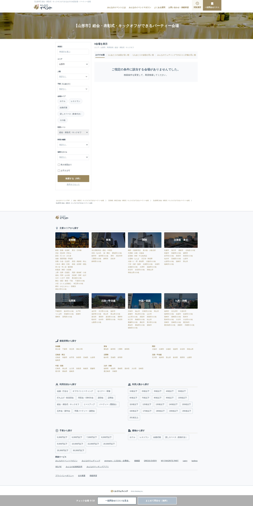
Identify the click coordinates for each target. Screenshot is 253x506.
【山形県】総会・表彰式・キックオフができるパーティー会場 (171, 200)
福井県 (161, 357)
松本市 (101, 319)
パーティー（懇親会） (108, 404)
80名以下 (158, 398)
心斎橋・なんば (133, 259)
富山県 (168, 357)
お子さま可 (65, 170)
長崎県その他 (176, 317)
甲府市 (120, 319)
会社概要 (81, 476)
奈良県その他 (140, 270)
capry (185, 461)
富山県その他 (115, 314)
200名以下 (186, 411)
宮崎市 (166, 322)
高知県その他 (140, 325)
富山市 (105, 314)
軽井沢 (94, 319)
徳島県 (71, 371)
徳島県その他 (132, 328)
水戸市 (78, 311)
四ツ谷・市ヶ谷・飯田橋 (64, 267)
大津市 (142, 267)
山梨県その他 (96, 322)
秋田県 (78, 357)
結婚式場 (63, 107)
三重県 (120, 349)
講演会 (100, 398)
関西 (153, 346)
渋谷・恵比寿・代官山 (63, 253)
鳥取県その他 (151, 317)
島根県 (85, 368)
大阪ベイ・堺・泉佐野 (136, 261)
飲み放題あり (66, 165)
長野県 (182, 357)
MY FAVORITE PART (170, 461)
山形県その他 (169, 261)
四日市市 (119, 256)
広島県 (57, 368)
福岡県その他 (169, 314)
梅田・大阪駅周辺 (134, 250)
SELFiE (58, 467)
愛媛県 (92, 368)
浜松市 (113, 259)
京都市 (157, 264)
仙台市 (166, 259)
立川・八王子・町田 (62, 278)
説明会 (110, 398)
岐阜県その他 (103, 256)
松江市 (130, 319)
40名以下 (170, 391)
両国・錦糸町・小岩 (79, 272)
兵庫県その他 (147, 264)
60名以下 (133, 398)
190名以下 (173, 411)
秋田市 (178, 256)
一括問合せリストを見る (116, 501)
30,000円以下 (78, 450)
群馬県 (120, 357)
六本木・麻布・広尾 (62, 264)
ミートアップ (89, 404)
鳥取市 (142, 317)
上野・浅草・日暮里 (62, 272)
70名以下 (145, 398)
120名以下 (147, 404)
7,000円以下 (92, 437)
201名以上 (134, 417)
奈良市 (130, 270)
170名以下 (147, 411)
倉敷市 (130, 314)
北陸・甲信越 (157, 355)
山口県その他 (132, 317)
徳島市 (149, 325)
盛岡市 (185, 253)
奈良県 (182, 349)
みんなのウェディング (91, 461)
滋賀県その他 (151, 267)
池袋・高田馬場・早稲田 (64, 259)
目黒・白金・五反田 (62, 261)
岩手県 (71, 357)
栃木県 (106, 357)
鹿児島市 (186, 322)
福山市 (137, 311)
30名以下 (158, 391)
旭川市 (173, 250)
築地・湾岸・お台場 (62, 275)
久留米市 (183, 311)
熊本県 (127, 368)
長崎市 (166, 317)
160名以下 (134, 411)
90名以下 (170, 398)
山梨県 (189, 357)
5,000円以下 (62, 437)
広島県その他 (147, 311)
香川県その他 (151, 322)
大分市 (178, 319)
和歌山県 (190, 349)
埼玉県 (71, 349)
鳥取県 (78, 368)
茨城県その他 (69, 314)
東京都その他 (76, 278)
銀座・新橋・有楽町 (62, 250)
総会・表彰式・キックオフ (68, 404)
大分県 (134, 368)
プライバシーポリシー (64, 476)
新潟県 (175, 357)
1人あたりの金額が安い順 (118, 55)
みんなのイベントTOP (63, 200)
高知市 (130, 325)
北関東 (106, 355)
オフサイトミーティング (83, 391)
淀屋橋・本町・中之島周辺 (137, 256)
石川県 (154, 357)
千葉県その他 (80, 281)
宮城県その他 (176, 259)
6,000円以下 (77, 437)
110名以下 (134, 404)
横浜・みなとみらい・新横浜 (65, 286)
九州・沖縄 (108, 366)
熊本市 (185, 317)
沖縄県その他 (189, 325)
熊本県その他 (169, 319)
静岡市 (105, 259)
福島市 (178, 261)
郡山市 (185, 261)
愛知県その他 (117, 253)
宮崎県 (141, 368)
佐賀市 (178, 314)
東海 (105, 346)
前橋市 (78, 314)
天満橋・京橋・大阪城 (136, 253)
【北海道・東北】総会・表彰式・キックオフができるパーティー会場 (128, 200)
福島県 (57, 360)
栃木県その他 (69, 311)
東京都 (57, 349)
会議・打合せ (62, 391)
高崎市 (57, 317)
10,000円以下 (77, 444)
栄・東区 (106, 253)
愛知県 (106, 349)
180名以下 (160, 411)
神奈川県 (79, 349)
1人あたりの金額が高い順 (143, 55)
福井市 (113, 311)
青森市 (166, 253)
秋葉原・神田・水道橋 (63, 270)
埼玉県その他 (78, 284)
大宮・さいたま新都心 (63, 284)
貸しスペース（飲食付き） (71, 114)
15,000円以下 (93, 444)
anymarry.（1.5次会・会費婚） (117, 461)
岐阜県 (113, 349)
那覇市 (180, 325)
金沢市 (94, 311)
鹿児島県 (107, 371)
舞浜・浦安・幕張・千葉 (64, 281)
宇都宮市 (58, 311)
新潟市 (94, 317)
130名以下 (160, 404)
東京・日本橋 (76, 250)
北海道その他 (190, 250)
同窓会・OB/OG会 (85, 398)
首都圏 (57, 346)
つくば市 (58, 314)
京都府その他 (132, 267)
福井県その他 (96, 314)
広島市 (130, 311)
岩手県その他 (169, 256)
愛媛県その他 (132, 322)
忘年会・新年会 (63, 411)
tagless (195, 461)
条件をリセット (73, 184)
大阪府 (154, 349)
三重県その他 (96, 259)
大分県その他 (188, 319)
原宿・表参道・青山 (79, 261)
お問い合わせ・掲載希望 (178, 7)
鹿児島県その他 (169, 325)
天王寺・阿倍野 (146, 259)
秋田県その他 (188, 256)
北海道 (57, 357)
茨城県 (113, 357)
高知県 (64, 371)
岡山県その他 (140, 314)
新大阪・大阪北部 (149, 250)
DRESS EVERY (150, 461)
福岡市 (166, 311)
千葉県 (64, 349)
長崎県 (120, 368)
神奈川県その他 (60, 289)
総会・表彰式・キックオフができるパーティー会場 (89, 200)
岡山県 (64, 368)
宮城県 (85, 357)
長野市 (120, 317)
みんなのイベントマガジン (140, 7)
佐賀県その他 (188, 314)
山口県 (71, 368)
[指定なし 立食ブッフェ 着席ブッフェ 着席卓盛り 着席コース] (73, 157)
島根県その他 (140, 319)
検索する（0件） (73, 178)
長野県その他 (110, 319)
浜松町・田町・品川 (79, 275)
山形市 (185, 259)
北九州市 (174, 311)
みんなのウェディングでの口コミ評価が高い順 (176, 55)
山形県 (92, 357)
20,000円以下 (109, 444)
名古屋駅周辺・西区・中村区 (102, 250)
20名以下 (145, 391)
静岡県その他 (96, 261)
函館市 (180, 250)
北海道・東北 (60, 355)
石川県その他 (103, 311)
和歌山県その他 (133, 272)
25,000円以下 (62, 450)
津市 (112, 256)
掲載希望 (93, 476)
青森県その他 (176, 253)
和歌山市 (150, 270)
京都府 (168, 349)
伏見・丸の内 (96, 253)
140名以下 (173, 404)
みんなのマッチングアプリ (98, 467)
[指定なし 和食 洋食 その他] (73, 145)
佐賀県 (113, 368)
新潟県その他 (110, 317)
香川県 (57, 371)
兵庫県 (161, 349)
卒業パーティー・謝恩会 (84, 411)
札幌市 (166, 250)
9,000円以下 (62, 444)
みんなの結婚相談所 (74, 467)
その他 (62, 120)
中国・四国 (59, 366)
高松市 (142, 322)
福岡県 (106, 368)
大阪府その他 (151, 261)
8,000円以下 (106, 437)
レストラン (75, 101)
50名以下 (182, 391)
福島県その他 (169, 264)
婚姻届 (137, 461)
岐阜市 (94, 256)
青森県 (64, 357)
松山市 (149, 319)
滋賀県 (175, 349)
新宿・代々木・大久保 (63, 256)
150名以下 (186, 404)
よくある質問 (159, 7)
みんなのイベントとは (116, 7)
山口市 (149, 314)
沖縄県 (114, 371)
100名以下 (182, 398)
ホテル (62, 101)
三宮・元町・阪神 (134, 264)
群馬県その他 (67, 317)
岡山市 (156, 311)
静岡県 (127, 349)
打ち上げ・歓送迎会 (65, 398)
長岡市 (101, 317)
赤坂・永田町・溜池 (79, 264)
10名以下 (133, 391)
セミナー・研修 (103, 391)
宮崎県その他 (176, 322)
